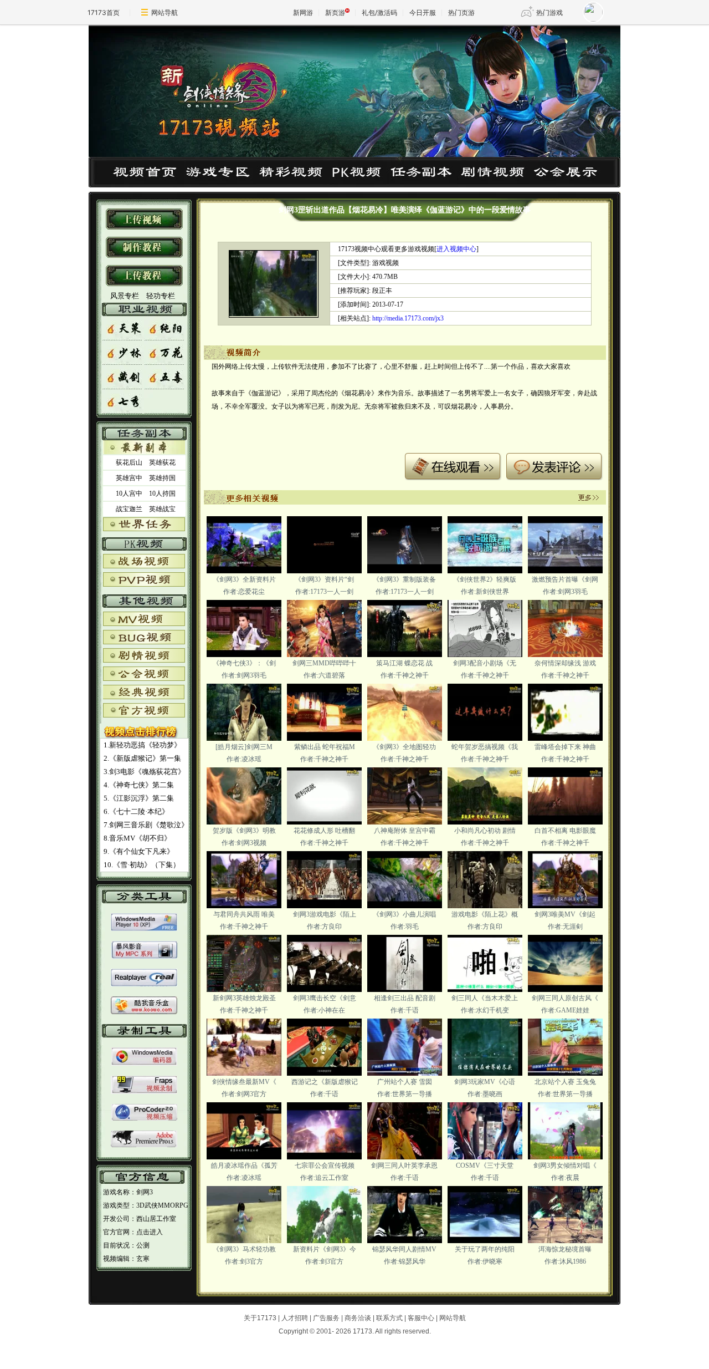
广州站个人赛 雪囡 (404, 1082)
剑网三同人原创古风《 (565, 998)
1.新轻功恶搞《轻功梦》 (142, 745)
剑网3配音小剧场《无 (484, 663)
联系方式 (389, 1318)
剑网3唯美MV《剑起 (565, 914)
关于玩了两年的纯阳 (485, 1249)
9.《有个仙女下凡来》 (139, 851)
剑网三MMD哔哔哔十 (324, 663)
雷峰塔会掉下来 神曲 (565, 747)
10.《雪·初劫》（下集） (142, 865)
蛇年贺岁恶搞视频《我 (484, 747)
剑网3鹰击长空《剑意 (324, 998)
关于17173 (260, 1318)
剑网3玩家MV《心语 (484, 1082)
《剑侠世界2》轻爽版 (484, 579)
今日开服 (422, 12)
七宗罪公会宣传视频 (324, 1165)
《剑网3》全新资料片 (244, 579)
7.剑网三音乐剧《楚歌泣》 (146, 825)
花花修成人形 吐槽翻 (324, 830)
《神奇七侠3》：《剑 (244, 663)
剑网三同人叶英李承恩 (404, 1165)
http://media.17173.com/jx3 (408, 318)
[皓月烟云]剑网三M (244, 747)
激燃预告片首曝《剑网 (565, 579)
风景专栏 (124, 296)
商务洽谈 (358, 1318)
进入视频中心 (456, 249)
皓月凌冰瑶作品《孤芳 (244, 1165)
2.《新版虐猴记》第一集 (142, 758)
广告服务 (326, 1318)
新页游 (335, 12)
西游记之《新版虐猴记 (324, 1082)
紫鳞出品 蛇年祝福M (324, 747)
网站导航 (164, 12)
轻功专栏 (160, 296)
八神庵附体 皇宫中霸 (404, 830)
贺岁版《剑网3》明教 (244, 830)
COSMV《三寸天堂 (484, 1165)
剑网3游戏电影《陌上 (324, 914)
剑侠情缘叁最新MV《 (244, 1082)
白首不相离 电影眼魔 (565, 830)
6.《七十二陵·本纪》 (136, 811)
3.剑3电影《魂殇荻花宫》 (144, 771)
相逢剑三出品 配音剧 (404, 998)
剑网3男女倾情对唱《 (565, 1165)
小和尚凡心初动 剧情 (485, 830)
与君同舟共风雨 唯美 (244, 914)
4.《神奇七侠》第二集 (139, 785)
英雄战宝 (162, 509)
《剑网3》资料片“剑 (324, 579)
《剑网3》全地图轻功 (404, 747)
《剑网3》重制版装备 (404, 579)
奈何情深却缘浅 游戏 (565, 663)
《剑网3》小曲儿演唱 (404, 914)
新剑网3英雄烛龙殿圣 (244, 998)
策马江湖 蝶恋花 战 (404, 663)
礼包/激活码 (379, 12)
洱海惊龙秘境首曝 (565, 1249)
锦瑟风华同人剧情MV (404, 1249)
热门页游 (461, 12)
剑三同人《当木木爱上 (484, 998)
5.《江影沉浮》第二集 (139, 798)
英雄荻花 (162, 462)
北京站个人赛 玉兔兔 (565, 1082)
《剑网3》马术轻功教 (244, 1249)
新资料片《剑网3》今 (324, 1249)
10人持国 (162, 493)
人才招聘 (294, 1318)
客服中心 (421, 1318)
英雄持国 (162, 478)
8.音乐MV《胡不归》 (137, 838)
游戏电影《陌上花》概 (484, 914)
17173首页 (104, 12)
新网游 (303, 12)
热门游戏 (549, 12)
